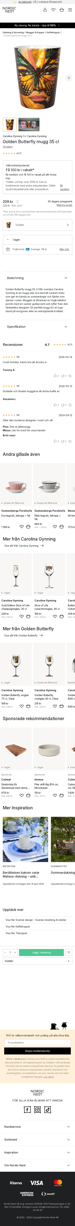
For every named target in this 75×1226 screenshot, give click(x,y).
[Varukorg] (62, 10)
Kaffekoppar (53, 32)
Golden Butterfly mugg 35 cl (17, 35)
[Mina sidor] (45, 10)
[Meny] (70, 10)
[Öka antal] (15, 952)
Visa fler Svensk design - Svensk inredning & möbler (36, 919)
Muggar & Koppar (35, 32)
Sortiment (10, 1139)
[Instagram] (37, 1109)
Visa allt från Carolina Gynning (21, 545)
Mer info (64, 249)
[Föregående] (6, 77)
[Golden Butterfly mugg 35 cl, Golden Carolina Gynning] (37, 77)
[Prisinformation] (17, 201)
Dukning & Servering (13, 32)
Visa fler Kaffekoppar (18, 926)
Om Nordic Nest (14, 1165)
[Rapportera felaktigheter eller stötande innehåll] (70, 376)
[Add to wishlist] (21, 526)
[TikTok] (48, 1109)
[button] (12, 153)
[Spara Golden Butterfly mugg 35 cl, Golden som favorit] (68, 952)
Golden (9, 960)
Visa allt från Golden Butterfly (21, 635)
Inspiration (11, 1152)
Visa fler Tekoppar (16, 933)
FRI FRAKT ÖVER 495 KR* (40, 2)
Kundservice (12, 1126)
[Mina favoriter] (53, 10)
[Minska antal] (5, 952)
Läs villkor (49, 1077)
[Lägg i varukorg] (28, 526)
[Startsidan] (9, 10)
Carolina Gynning (12, 136)
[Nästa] (68, 77)
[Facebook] (27, 1109)
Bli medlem (64, 187)
